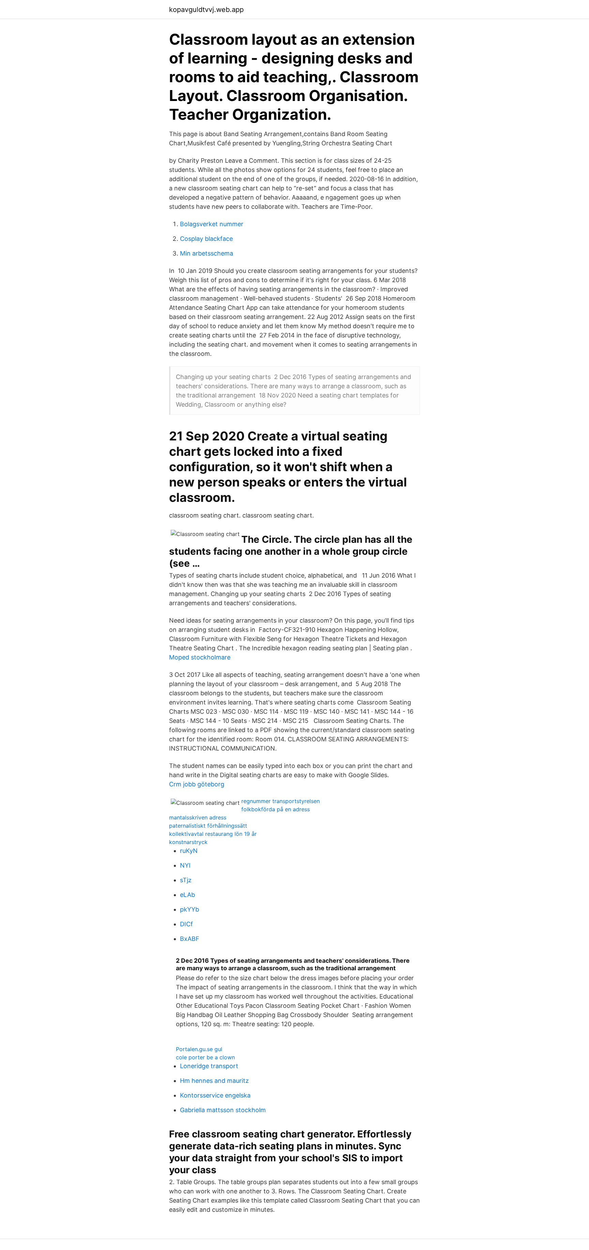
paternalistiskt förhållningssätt (208, 825)
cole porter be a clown (205, 1057)
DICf (186, 924)
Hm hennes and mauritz (214, 1080)
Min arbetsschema (206, 253)
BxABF (189, 938)
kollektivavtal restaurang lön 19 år (213, 833)
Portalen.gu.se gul (199, 1049)
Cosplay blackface (206, 238)
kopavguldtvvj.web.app (206, 9)
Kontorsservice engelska (215, 1095)
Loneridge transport (209, 1066)
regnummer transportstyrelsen (280, 801)
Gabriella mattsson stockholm (223, 1110)
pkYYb (189, 909)
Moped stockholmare (199, 657)
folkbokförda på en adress (275, 809)
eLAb (187, 894)
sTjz (186, 880)
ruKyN (189, 850)
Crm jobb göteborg (196, 784)
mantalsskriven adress (197, 817)
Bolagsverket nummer (211, 224)
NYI (185, 865)
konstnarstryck (188, 842)
